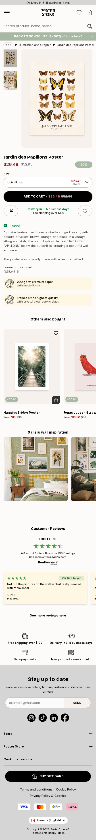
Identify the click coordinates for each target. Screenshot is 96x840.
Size (7, 174)
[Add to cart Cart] (56, 400)
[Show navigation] (7, 12)
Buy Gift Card (52, 776)
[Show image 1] (10, 58)
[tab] (79, 13)
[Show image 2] (10, 80)
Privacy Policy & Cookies (48, 796)
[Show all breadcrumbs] (8, 45)
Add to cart (48, 196)
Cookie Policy (66, 789)
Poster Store (58, 829)
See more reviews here (48, 615)
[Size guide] (11, 211)
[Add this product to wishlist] (85, 211)
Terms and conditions (36, 789)
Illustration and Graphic (35, 45)
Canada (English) (49, 820)
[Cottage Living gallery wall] (36, 469)
